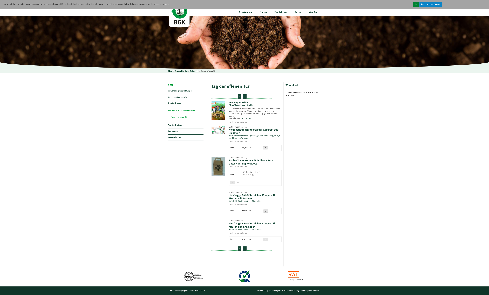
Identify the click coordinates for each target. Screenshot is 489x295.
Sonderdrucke (174, 103)
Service (298, 12)
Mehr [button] (167, 4)
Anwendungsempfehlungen (180, 91)
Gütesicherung (245, 12)
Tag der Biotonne (176, 125)
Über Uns (313, 12)
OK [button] (416, 4)
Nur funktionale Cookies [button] (430, 4)
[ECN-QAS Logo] (244, 276)
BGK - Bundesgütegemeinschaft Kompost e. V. (188, 291)
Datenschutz (262, 291)
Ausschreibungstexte (177, 97)
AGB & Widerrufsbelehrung (288, 291)
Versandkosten (174, 137)
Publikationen (280, 12)
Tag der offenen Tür (208, 71)
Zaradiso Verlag (247, 119)
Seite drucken (313, 291)
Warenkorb (173, 131)
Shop (170, 71)
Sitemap (304, 291)
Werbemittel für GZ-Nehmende (186, 71)
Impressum (272, 291)
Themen (263, 12)
